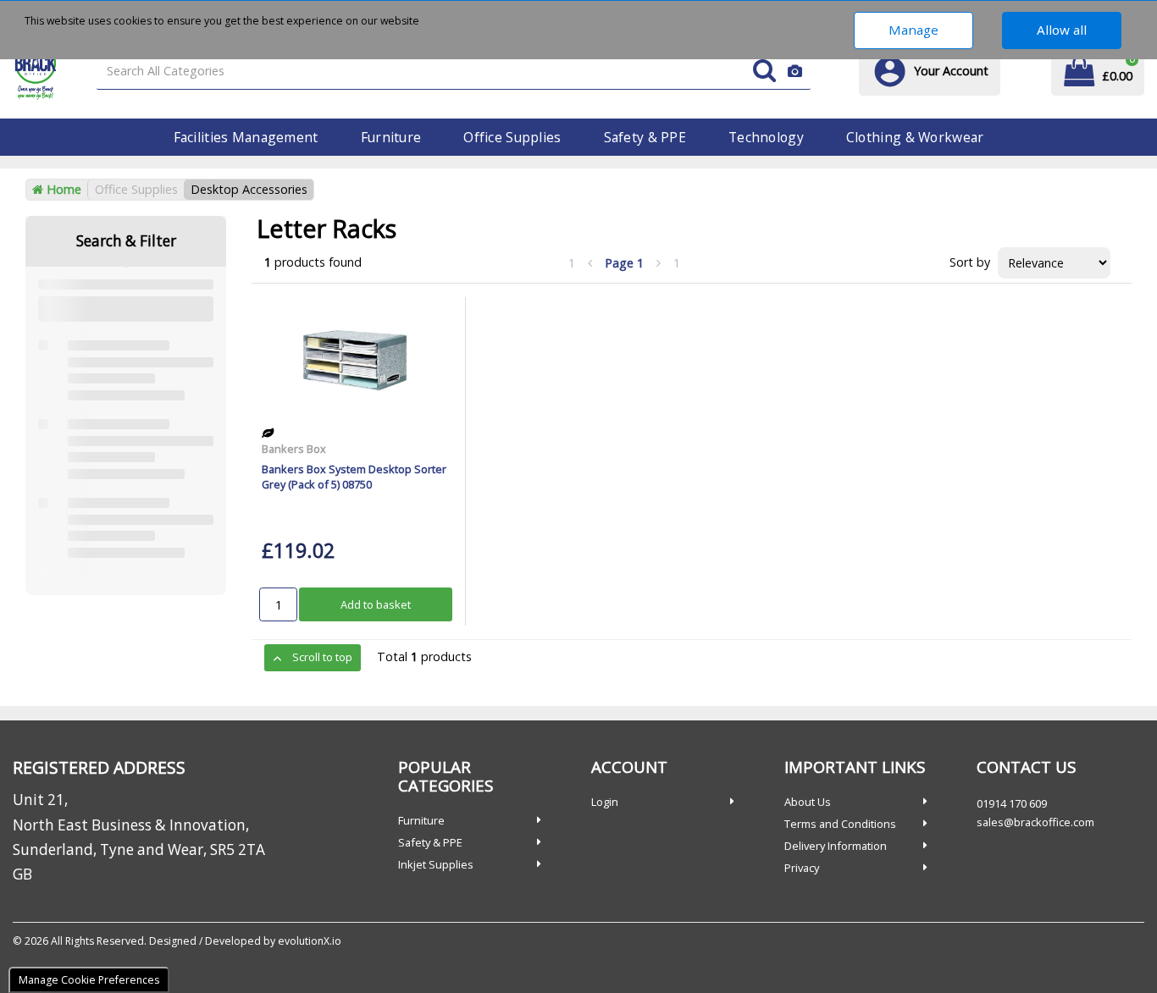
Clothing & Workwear (914, 137)
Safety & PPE (645, 137)
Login (604, 801)
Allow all (1062, 29)
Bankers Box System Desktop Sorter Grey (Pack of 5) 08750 (354, 476)
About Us (807, 801)
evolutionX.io (309, 941)
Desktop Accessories (249, 189)
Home (62, 189)
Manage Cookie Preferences (89, 980)
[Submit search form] (764, 72)
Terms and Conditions (840, 823)
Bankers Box (294, 448)
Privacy (801, 867)
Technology (766, 137)
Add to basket (375, 604)
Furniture (391, 137)
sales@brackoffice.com (1035, 822)
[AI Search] (795, 71)
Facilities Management (246, 137)
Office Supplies (512, 137)
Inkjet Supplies (435, 864)
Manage (913, 29)
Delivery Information (835, 845)
